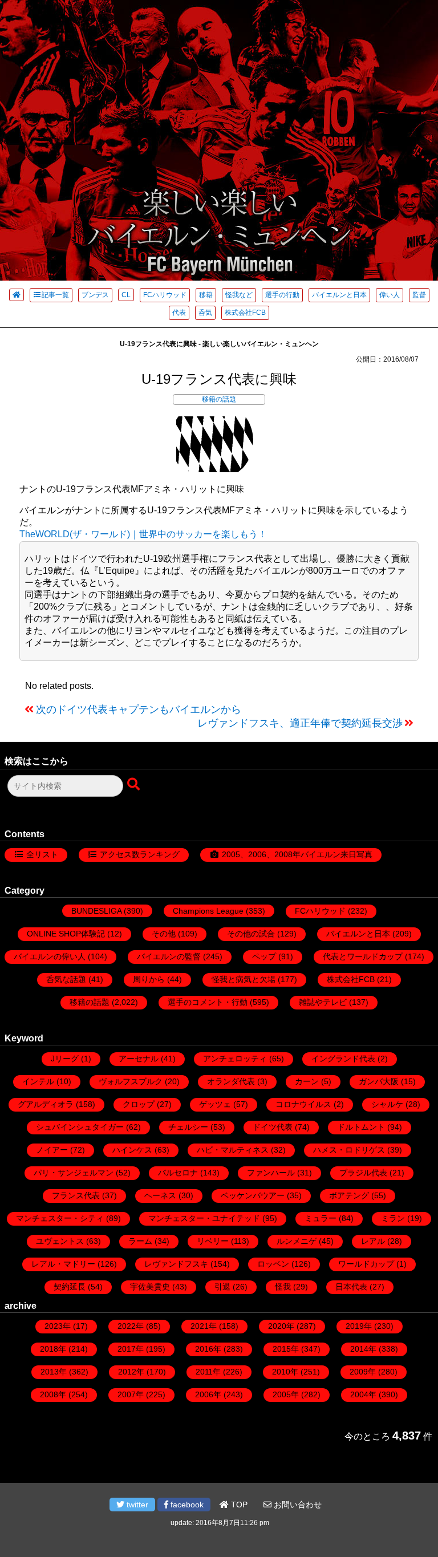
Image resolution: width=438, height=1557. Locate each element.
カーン (307, 1081)
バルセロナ (178, 1172)
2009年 (363, 1371)
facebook (186, 1504)
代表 (179, 313)
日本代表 (351, 1286)
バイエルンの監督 (169, 956)
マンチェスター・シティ (60, 1218)
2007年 (130, 1394)
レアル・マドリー (63, 1263)
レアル (373, 1241)
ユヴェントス (60, 1241)
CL (126, 295)
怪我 (283, 1286)
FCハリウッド (164, 295)
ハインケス (132, 1149)
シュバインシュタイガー (80, 1127)
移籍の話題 (219, 399)
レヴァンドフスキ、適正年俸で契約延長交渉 (300, 723)
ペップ (264, 956)
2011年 (208, 1371)
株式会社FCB (245, 313)
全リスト (42, 854)
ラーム (140, 1241)
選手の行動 (282, 295)
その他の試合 (251, 933)
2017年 (130, 1348)
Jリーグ (65, 1058)
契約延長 (70, 1286)
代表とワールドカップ (363, 956)
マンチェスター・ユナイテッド (204, 1218)
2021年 (203, 1326)
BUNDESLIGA (96, 910)
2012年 (131, 1371)
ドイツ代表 (273, 1127)
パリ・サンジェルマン (73, 1172)
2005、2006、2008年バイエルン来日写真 (297, 854)
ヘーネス (160, 1195)
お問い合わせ (296, 1504)
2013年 (53, 1371)
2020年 (281, 1326)
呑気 (205, 313)
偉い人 (389, 295)
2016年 (208, 1348)
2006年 (208, 1394)
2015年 (286, 1348)
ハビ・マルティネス (233, 1149)
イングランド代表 (343, 1058)
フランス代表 (76, 1195)
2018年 (53, 1348)
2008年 (53, 1394)
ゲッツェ (215, 1104)
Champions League (208, 910)
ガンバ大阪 (379, 1081)
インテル (38, 1081)
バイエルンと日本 (339, 295)
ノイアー (52, 1149)
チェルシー (188, 1127)
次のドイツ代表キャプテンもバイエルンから (138, 709)
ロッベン (273, 1263)
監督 (419, 295)
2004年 (363, 1394)
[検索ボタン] (134, 784)
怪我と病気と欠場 (243, 979)
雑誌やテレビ (323, 1002)
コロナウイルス (303, 1104)
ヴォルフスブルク (131, 1081)
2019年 (359, 1326)
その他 (164, 933)
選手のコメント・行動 (208, 1002)
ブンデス (95, 295)
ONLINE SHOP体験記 (66, 933)
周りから (149, 979)
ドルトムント (361, 1127)
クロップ (139, 1104)
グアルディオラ (46, 1104)
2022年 (130, 1326)
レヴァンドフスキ (176, 1263)
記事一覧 (55, 295)
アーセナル (139, 1058)
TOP (238, 1504)
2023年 (57, 1326)
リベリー (213, 1241)
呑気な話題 (66, 979)
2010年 (285, 1371)
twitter (136, 1504)
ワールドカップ (366, 1263)
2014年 (363, 1348)
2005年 (286, 1394)
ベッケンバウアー (253, 1195)
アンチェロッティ (235, 1058)
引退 (222, 1286)
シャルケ (387, 1104)
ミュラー (320, 1218)
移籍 (206, 295)
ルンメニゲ (297, 1241)
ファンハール (271, 1172)
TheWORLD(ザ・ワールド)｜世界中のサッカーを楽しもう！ (143, 534)
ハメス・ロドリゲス (349, 1149)
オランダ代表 (231, 1081)
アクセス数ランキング (140, 854)
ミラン (393, 1218)
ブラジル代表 (363, 1172)
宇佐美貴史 (150, 1286)
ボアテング (349, 1195)
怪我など (239, 295)
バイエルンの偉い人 (50, 956)
